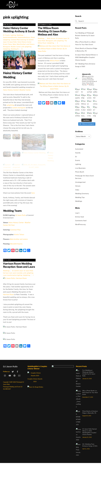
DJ (4, 35)
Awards (77, 153)
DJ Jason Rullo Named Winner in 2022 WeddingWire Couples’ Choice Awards (86, 57)
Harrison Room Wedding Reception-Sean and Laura (19, 265)
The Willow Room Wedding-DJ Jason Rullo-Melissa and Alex (52, 31)
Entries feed (79, 217)
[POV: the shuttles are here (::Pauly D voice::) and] (95, 96)
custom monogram (19, 108)
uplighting (10, 105)
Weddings (20, 35)
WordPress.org (80, 224)
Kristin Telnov (7, 44)
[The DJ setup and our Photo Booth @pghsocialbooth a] (83, 90)
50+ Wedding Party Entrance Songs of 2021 (89, 445)
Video (77, 190)
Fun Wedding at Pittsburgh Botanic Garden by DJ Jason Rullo (84, 35)
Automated (79, 149)
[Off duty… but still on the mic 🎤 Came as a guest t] (83, 114)
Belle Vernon (51, 38)
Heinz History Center (24, 42)
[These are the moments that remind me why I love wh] (89, 96)
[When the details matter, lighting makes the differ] (89, 114)
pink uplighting (26, 46)
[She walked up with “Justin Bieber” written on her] (95, 90)
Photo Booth (79, 172)
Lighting (13, 35)
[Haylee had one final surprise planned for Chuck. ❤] (89, 90)
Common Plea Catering (18, 39)
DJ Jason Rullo (12, 42)
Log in (77, 213)
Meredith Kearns (16, 244)
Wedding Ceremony (82, 193)
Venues (77, 186)
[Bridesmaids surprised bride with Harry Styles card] (77, 102)
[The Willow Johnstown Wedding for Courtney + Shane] (83, 102)
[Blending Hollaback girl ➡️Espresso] (83, 96)
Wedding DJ (15, 49)
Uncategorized (80, 182)
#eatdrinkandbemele (10, 37)
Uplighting (6, 49)
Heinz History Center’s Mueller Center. (17, 90)
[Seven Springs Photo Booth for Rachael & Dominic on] (89, 102)
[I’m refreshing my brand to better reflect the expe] (95, 102)
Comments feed (80, 220)
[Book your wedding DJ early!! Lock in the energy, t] (83, 108)
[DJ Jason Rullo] (12, 7)
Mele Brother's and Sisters (25, 44)
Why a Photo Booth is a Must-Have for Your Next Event (90, 392)
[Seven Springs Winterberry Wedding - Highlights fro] (95, 108)
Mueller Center (16, 46)
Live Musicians (80, 168)
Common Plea (15, 230)
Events (7, 35)
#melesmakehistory (24, 37)
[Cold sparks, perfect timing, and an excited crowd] (77, 96)
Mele (14, 44)
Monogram (6, 46)
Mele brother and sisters (19, 239)
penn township (18, 273)
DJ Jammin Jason (61, 38)
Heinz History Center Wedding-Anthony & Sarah (19, 29)
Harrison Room (8, 294)
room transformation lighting (12, 275)
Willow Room (54, 61)
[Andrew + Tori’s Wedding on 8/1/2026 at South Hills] (77, 90)
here (33, 193)
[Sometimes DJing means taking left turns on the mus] (77, 114)
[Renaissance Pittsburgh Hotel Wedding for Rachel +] (77, 108)
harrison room (7, 273)
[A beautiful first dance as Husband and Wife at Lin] (89, 108)
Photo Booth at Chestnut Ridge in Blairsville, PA (90, 412)
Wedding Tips (80, 197)
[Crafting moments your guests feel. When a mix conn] (95, 114)
